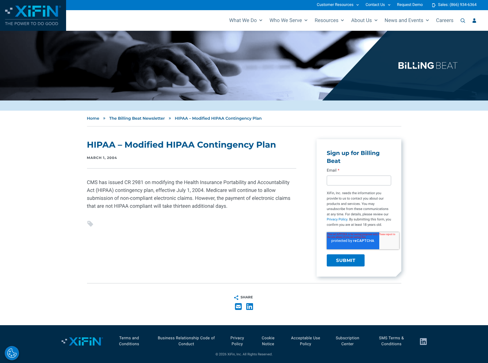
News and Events (404, 20)
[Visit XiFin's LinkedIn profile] (423, 341)
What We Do (243, 20)
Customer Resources (335, 5)
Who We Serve (285, 20)
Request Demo (410, 5)
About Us (361, 20)
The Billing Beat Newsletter (137, 118)
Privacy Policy (337, 219)
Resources (326, 20)
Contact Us (375, 5)
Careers (445, 20)
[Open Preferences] (12, 353)
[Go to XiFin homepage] (33, 15)
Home (93, 118)
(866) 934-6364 (463, 5)
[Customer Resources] (474, 20)
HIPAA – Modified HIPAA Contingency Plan (218, 118)
